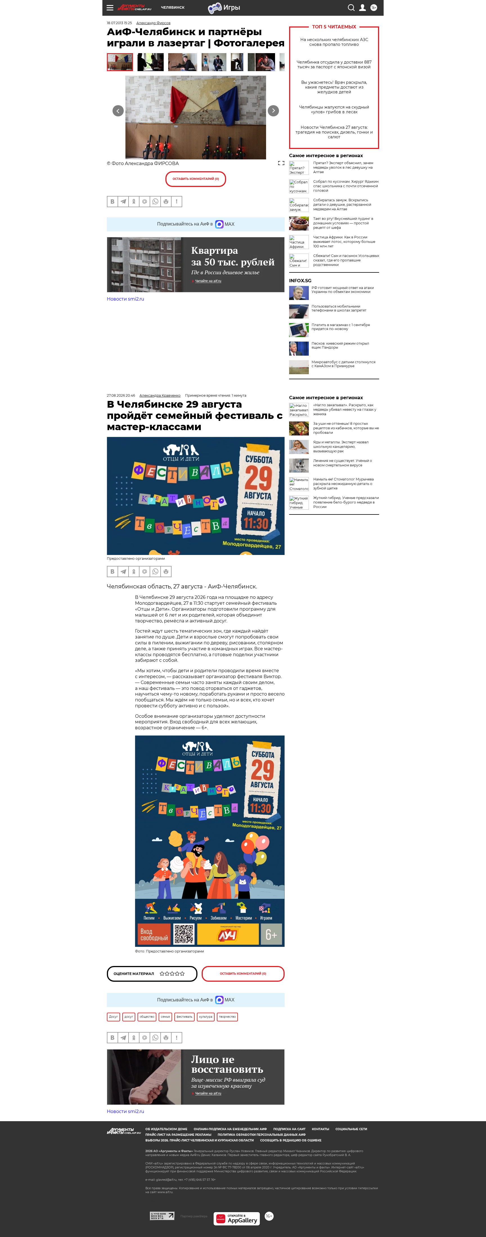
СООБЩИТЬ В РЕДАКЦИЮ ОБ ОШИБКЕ (290, 1140)
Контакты (320, 1129)
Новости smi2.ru (125, 299)
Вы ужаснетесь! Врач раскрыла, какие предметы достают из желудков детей (334, 87)
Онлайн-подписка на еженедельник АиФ (230, 1129)
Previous (118, 111)
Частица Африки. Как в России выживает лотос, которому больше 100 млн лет (344, 241)
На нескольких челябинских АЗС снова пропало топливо (334, 42)
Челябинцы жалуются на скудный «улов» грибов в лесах (334, 109)
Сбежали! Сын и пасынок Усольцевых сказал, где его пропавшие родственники (346, 260)
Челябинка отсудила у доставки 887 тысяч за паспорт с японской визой (334, 64)
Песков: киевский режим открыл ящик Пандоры (340, 345)
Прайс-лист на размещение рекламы (178, 1135)
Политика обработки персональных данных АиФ (262, 1135)
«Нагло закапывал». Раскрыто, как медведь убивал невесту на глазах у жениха (344, 409)
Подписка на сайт (289, 1129)
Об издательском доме (166, 1129)
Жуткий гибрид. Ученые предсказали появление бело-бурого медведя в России (346, 502)
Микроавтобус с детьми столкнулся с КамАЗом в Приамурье (343, 364)
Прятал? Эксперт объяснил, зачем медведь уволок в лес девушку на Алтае (343, 167)
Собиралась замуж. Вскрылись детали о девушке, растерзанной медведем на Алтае (342, 204)
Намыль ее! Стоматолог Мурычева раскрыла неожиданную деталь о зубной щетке (343, 483)
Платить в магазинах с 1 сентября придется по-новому (341, 327)
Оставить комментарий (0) (196, 179)
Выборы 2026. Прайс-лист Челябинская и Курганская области (199, 1140)
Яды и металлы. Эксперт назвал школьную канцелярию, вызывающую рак (341, 446)
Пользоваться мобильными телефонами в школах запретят (339, 308)
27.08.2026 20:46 (121, 395)
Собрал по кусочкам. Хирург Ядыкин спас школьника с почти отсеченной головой (346, 186)
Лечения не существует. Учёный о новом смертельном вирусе (342, 463)
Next (273, 111)
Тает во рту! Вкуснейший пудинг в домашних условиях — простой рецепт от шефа (343, 223)
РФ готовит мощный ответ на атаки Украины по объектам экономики (343, 290)
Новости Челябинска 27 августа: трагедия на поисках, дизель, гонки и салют (334, 132)
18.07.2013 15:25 (119, 23)
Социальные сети (351, 1129)
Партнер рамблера (194, 1216)
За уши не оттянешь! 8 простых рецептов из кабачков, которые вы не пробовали (346, 428)
